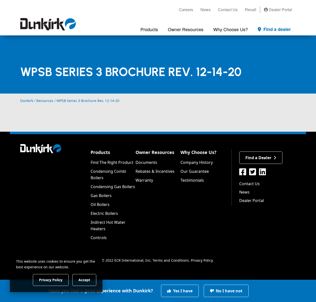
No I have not (228, 291)
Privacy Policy (202, 260)
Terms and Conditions (171, 260)
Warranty (144, 180)
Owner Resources (155, 152)
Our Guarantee (194, 171)
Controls (99, 237)
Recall (250, 9)
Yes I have (182, 291)
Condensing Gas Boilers (113, 186)
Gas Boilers (101, 195)
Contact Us (227, 9)
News (205, 9)
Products (100, 152)
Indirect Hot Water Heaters (108, 225)
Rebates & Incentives (155, 171)
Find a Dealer (258, 157)
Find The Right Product (112, 162)
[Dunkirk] (48, 24)
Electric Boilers (104, 213)
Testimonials (192, 180)
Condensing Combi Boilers (108, 174)
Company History (196, 162)
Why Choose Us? (198, 152)
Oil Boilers (100, 204)
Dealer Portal (280, 9)
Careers (186, 9)
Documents (146, 162)
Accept (84, 279)
